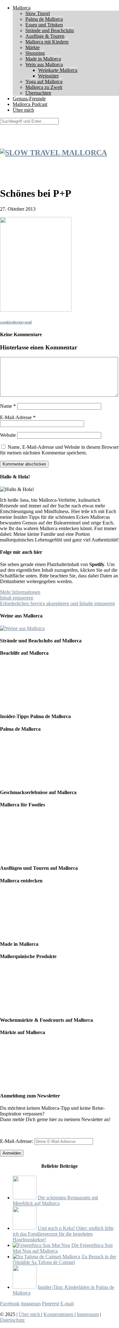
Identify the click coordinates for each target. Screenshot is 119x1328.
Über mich (23, 110)
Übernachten (38, 93)
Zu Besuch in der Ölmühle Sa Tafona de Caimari (64, 1259)
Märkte (32, 47)
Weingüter (48, 76)
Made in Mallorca (43, 58)
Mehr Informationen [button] (20, 592)
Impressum (88, 1314)
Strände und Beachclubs (49, 30)
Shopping (35, 53)
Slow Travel (37, 13)
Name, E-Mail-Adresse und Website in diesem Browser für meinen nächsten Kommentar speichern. (59, 449)
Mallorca (21, 7)
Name (8, 406)
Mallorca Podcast (30, 104)
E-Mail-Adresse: (17, 1141)
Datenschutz (12, 1320)
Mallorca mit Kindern (47, 41)
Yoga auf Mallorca (44, 81)
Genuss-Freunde (29, 98)
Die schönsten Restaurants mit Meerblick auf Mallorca (55, 1200)
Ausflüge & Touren (44, 36)
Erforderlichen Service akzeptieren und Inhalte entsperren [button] (57, 603)
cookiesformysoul (16, 322)
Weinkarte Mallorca (57, 70)
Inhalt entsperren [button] (16, 597)
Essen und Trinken (44, 24)
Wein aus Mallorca (44, 64)
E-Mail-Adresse (18, 417)
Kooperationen (59, 1314)
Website (8, 435)
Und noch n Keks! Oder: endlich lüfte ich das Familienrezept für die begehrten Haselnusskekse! (63, 1234)
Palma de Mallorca (44, 19)
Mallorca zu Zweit (43, 87)
